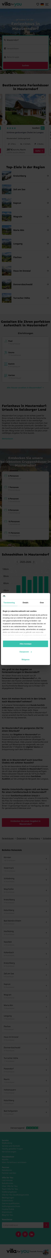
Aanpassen (24, 652)
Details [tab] (25, 603)
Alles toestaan (25, 644)
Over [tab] (42, 603)
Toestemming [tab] (9, 603)
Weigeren (26, 659)
